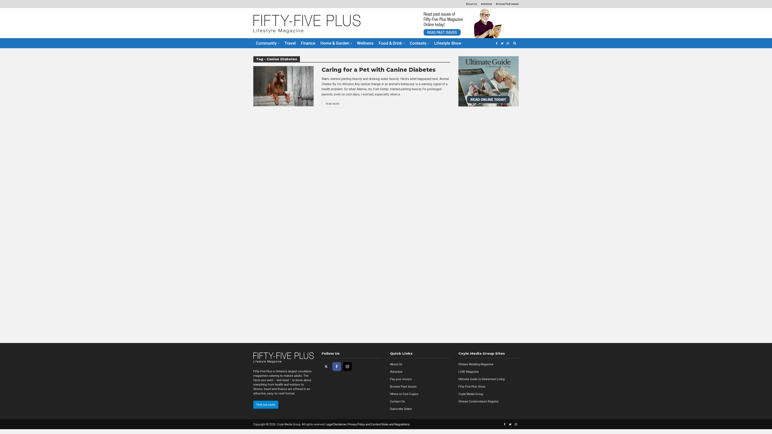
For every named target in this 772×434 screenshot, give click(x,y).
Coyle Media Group (470, 394)
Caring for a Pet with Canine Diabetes (379, 69)
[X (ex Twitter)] (326, 366)
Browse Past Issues (507, 3)
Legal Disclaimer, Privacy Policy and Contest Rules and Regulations (368, 424)
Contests (418, 43)
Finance (308, 43)
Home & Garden (334, 43)
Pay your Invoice (401, 379)
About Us (471, 3)
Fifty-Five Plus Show (471, 386)
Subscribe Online (401, 409)
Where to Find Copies (404, 394)
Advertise (486, 3)
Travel (290, 43)
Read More (333, 103)
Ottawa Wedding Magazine (475, 364)
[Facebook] (336, 366)
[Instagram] (347, 366)
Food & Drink (390, 43)
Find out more (266, 404)
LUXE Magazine (468, 372)
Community (266, 43)
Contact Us (397, 401)
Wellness (365, 43)
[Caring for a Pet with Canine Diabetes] (283, 86)
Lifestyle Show (447, 43)
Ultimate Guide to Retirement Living (481, 379)
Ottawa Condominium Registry (478, 401)
